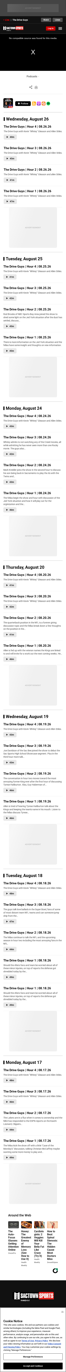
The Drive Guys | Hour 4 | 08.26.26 (27, 126)
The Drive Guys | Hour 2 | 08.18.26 (27, 932)
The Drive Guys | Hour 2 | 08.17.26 (27, 1113)
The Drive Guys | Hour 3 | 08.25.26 (27, 288)
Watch (46, 20)
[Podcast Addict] (43, 103)
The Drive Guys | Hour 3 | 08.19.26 (27, 746)
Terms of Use (27, 1340)
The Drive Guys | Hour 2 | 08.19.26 (27, 773)
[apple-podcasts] (39, 103)
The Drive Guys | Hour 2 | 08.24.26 (27, 465)
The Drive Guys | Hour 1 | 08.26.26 (27, 191)
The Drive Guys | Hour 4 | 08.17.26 (27, 1070)
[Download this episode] (36, 87)
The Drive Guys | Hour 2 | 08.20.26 (27, 618)
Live (7, 20)
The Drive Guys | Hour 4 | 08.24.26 (27, 416)
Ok (62, 1312)
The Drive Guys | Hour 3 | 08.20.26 (27, 596)
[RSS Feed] (34, 103)
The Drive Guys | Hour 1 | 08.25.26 (27, 337)
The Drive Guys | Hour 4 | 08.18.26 (27, 883)
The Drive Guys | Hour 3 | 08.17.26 (27, 1091)
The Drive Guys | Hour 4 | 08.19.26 (27, 724)
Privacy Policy (41, 1340)
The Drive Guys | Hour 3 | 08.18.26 (27, 904)
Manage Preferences (33, 1357)
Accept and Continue (33, 1366)
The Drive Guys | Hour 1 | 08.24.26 (27, 493)
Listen (57, 20)
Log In (51, 28)
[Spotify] (48, 103)
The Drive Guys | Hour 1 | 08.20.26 (27, 646)
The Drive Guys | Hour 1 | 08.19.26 (27, 801)
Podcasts (32, 76)
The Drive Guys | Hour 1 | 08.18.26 (27, 960)
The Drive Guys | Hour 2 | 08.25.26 (27, 309)
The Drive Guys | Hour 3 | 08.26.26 (27, 148)
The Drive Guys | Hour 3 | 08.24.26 (27, 437)
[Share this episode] (30, 87)
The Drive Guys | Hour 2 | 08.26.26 (27, 169)
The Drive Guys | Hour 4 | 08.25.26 (27, 266)
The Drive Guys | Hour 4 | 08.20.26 (27, 575)
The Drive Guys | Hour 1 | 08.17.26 (27, 1141)
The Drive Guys (20, 20)
